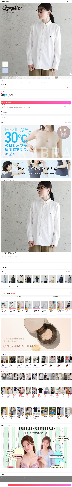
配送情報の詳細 (3, 117)
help (31, 107)
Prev (2, 39)
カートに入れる (40, 485)
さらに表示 (36, 259)
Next (70, 39)
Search (68, 1)
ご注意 (2, 470)
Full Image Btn (71, 74)
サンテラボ (6, 1)
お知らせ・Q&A (18, 296)
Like (6, 381)
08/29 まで (36, 104)
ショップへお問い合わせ (36, 267)
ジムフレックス (3, 82)
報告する (2, 474)
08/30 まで (36, 106)
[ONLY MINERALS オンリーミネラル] (36, 334)
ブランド (35, 271)
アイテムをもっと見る (36, 400)
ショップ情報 (35, 290)
